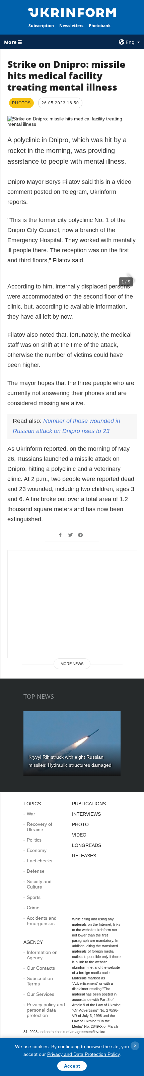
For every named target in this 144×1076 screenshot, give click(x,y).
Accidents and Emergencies (42, 920)
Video (79, 835)
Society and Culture (39, 884)
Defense (36, 871)
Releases (84, 855)
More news (72, 664)
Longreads (86, 845)
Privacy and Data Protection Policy (83, 1054)
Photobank (100, 26)
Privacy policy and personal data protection (46, 1010)
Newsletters (71, 26)
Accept (72, 1066)
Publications (89, 803)
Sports (34, 897)
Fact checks (39, 860)
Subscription (41, 26)
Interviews (86, 814)
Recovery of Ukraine (39, 826)
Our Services (40, 994)
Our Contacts (41, 968)
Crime (33, 907)
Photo (80, 824)
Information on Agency (42, 955)
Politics (34, 840)
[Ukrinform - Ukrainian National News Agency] (72, 12)
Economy (37, 850)
